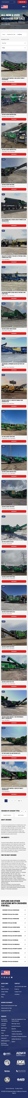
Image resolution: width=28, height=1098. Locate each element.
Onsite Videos (4, 991)
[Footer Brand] (5, 973)
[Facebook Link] (2, 977)
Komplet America (16, 1026)
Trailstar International (17, 1034)
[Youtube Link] (11, 977)
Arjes (2, 1033)
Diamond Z (4, 1038)
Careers (3, 994)
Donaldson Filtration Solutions (19, 1036)
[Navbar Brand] (4, 6)
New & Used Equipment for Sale (9, 1005)
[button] (24, 7)
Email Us (17, 989)
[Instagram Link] (4, 977)
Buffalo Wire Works (16, 1039)
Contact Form (18, 991)
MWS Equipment (5, 1041)
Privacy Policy (18, 1088)
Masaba (3, 1030)
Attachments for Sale (6, 1008)
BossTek (14, 1029)
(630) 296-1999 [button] (22, 2)
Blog (2, 997)
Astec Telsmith (5, 1035)
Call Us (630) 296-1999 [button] (20, 986)
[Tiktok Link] (9, 977)
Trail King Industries (16, 1031)
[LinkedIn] (7, 977)
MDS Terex (4, 1028)
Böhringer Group (16, 1023)
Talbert (13, 1041)
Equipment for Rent (6, 1010)
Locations (17, 994)
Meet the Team (5, 989)
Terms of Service (10, 1088)
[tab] (12, 714)
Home (2, 986)
